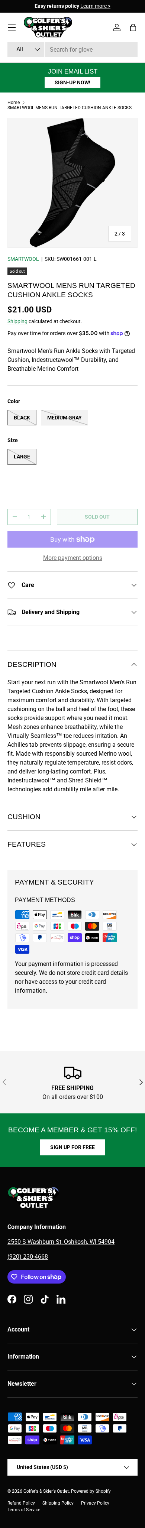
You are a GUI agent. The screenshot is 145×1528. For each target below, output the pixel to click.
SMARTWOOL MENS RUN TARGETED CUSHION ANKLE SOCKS (69, 107)
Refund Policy (21, 1503)
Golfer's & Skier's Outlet (46, 1491)
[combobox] (72, 49)
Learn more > (95, 6)
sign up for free (72, 1147)
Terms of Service (23, 1509)
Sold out (97, 517)
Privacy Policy (95, 1503)
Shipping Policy (58, 1503)
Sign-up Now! (72, 82)
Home (13, 102)
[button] (133, 27)
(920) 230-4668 (27, 1256)
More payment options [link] (72, 557)
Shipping (17, 321)
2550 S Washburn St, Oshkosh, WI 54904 (61, 1241)
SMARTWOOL (23, 259)
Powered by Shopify (91, 1491)
